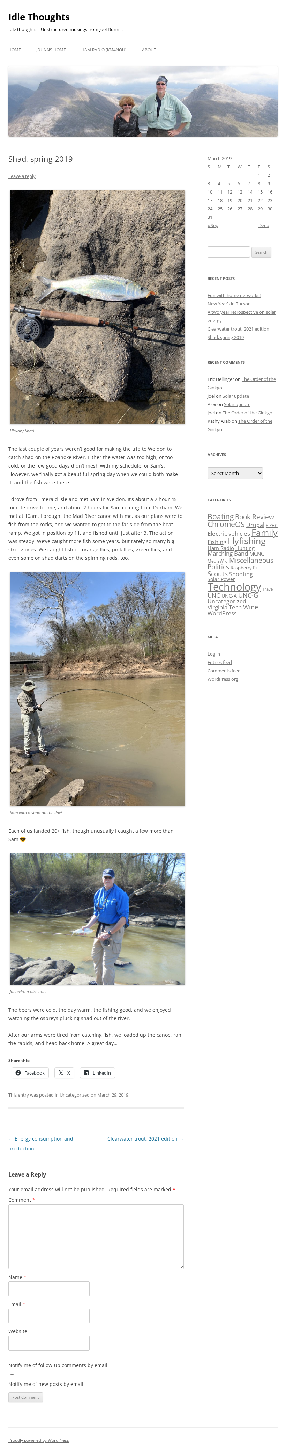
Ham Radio (221, 547)
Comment (21, 1200)
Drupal (255, 525)
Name (17, 1277)
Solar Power (221, 579)
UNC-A (229, 595)
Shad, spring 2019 (226, 337)
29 (260, 208)
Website (17, 1331)
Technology (234, 587)
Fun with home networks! (234, 295)
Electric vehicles (229, 533)
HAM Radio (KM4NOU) (104, 50)
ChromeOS (226, 524)
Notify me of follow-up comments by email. (58, 1365)
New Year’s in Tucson (229, 304)
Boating (221, 516)
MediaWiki (218, 561)
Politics (218, 566)
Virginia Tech (225, 607)
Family (264, 532)
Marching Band (228, 553)
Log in (214, 654)
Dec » (263, 225)
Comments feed (224, 670)
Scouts (218, 573)
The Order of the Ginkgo (247, 413)
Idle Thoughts (39, 16)
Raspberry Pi (244, 567)
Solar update (236, 396)
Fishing (217, 542)
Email (16, 1304)
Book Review (254, 516)
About (149, 50)
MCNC (256, 553)
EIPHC (272, 525)
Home (14, 50)
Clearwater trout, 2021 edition (145, 1138)
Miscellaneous (251, 560)
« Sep (213, 225)
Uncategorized (75, 1095)
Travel (268, 589)
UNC (214, 595)
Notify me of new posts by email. (46, 1384)
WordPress (222, 613)
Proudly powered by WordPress (38, 1440)
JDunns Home (51, 50)
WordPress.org (223, 679)
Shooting (241, 574)
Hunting (245, 547)
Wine (250, 607)
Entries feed (220, 662)
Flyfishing (247, 541)
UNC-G (248, 595)
